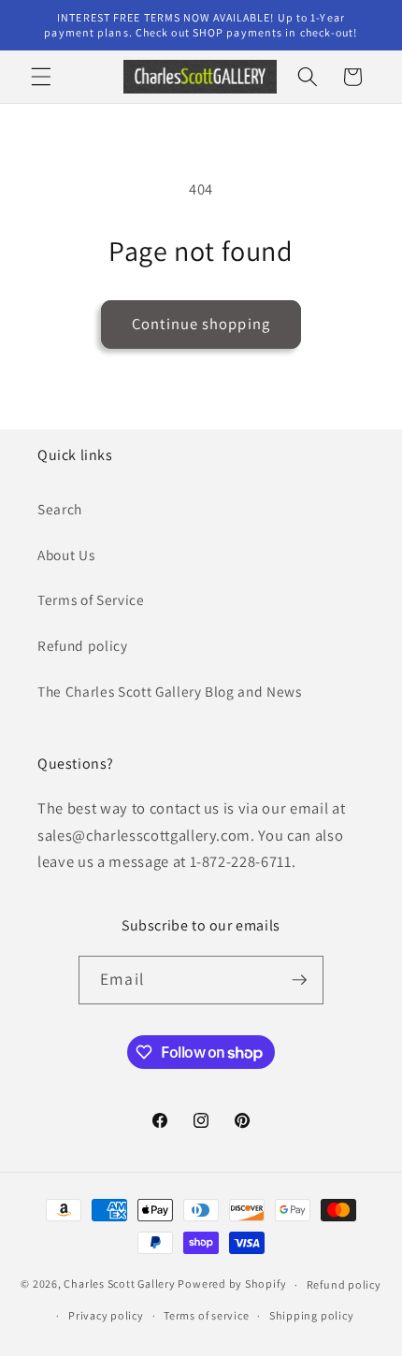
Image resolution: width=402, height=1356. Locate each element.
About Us (65, 554)
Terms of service (206, 1315)
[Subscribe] (299, 980)
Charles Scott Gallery (119, 1284)
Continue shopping (201, 323)
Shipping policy (311, 1315)
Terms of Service (91, 599)
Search (59, 508)
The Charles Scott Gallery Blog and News (169, 691)
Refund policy (82, 645)
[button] (41, 76)
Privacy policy (106, 1315)
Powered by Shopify (232, 1284)
